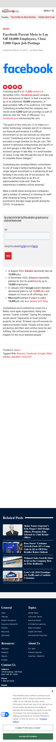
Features (4, 617)
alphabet (15, 356)
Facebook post (11, 118)
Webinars (5, 649)
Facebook (26, 95)
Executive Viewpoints (9, 624)
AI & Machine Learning (37, 624)
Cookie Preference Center (28, 728)
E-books (4, 660)
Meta (5, 98)
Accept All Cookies (28, 736)
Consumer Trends (35, 617)
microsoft (26, 356)
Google (41, 353)
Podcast (4, 628)
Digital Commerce (35, 632)
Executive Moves (34, 620)
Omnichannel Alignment (37, 635)
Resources (5, 632)
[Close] (52, 691)
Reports (4, 656)
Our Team (32, 649)
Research (4, 652)
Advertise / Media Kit (36, 656)
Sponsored (5, 635)
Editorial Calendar (35, 652)
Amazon (21, 353)
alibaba (6, 356)
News (6, 29)
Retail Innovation (34, 628)
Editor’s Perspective (8, 620)
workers (32, 91)
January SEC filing (38, 301)
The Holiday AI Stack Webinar (23, 17)
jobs (43, 291)
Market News (33, 613)
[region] (28, 714)
